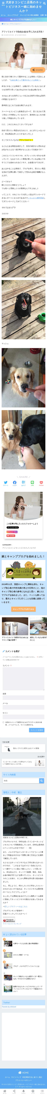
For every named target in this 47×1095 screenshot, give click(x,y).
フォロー (23, 1093)
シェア (14, 1093)
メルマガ (32, 548)
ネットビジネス (21, 548)
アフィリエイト (8, 548)
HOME (25, 1072)
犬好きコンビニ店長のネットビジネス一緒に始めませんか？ (24, 6)
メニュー (42, 1093)
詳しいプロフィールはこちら (16, 906)
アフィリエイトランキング (12, 924)
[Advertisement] (23, 1037)
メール (5, 703)
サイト (5, 713)
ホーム (3, 15)
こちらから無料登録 (36, 198)
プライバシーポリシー (23, 1080)
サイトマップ (16, 1077)
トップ (33, 1093)
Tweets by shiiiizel (9, 1007)
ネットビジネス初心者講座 (29, 15)
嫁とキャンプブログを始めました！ (23, 19)
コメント (7, 665)
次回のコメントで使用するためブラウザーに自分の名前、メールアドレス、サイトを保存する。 (23, 723)
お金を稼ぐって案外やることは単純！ (25, 80)
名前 (4, 694)
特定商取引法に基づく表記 (32, 1077)
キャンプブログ (13, 15)
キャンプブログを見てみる (23, 609)
